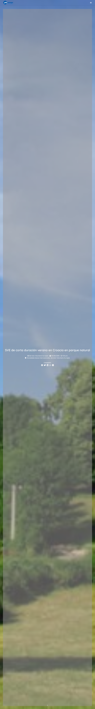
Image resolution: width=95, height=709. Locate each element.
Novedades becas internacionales (38, 358)
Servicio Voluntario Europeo (60, 358)
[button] (91, 2)
